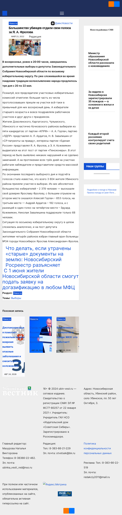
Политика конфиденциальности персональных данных (98, 448)
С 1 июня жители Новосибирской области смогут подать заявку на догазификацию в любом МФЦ (40, 279)
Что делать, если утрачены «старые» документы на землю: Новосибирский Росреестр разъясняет (38, 256)
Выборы (16, 298)
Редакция (35, 36)
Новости (13, 23)
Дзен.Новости (64, 23)
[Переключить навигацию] (62, 13)
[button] (118, 13)
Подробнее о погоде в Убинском (101, 190)
